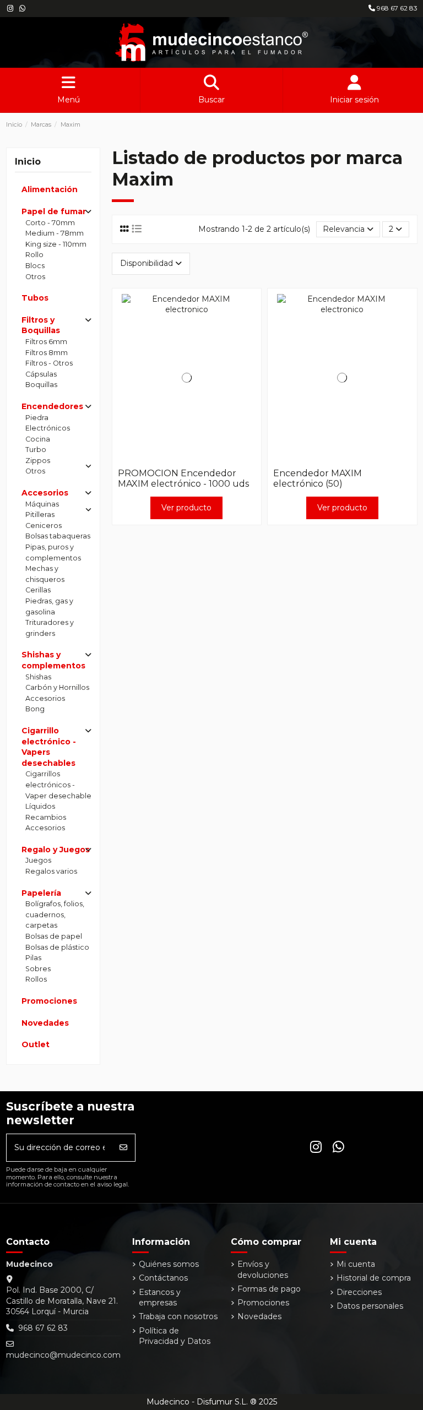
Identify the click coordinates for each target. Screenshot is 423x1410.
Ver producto (186, 508)
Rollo (34, 255)
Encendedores (52, 406)
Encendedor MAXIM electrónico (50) (317, 478)
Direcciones (359, 1292)
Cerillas (38, 590)
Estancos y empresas (160, 1297)
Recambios (45, 817)
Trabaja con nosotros (178, 1316)
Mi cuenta (356, 1264)
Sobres (38, 969)
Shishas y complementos (53, 660)
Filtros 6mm (46, 341)
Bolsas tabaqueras (57, 536)
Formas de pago (269, 1289)
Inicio (28, 161)
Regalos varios (51, 871)
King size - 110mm (55, 244)
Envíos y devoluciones (262, 1269)
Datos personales (370, 1306)
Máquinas (42, 504)
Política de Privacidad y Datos (174, 1336)
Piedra (36, 417)
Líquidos (40, 806)
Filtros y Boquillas (40, 325)
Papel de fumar (53, 211)
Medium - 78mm (54, 233)
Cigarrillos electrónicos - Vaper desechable (58, 784)
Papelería (41, 893)
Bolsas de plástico (57, 947)
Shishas (38, 677)
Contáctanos (163, 1278)
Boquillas (41, 384)
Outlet (35, 1044)
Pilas (33, 958)
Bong (35, 709)
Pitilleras (40, 514)
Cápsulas (41, 374)
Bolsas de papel (53, 936)
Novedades (45, 1023)
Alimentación (49, 189)
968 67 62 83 (396, 8)
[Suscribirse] (123, 1147)
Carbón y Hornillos (57, 687)
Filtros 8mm (46, 353)
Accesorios (44, 493)
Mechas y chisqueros (44, 574)
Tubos (34, 298)
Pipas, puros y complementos (53, 552)
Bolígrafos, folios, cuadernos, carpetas (54, 914)
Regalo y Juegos (55, 849)
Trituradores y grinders (49, 628)
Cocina (37, 439)
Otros (35, 277)
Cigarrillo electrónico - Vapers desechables (48, 747)
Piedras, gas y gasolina (49, 606)
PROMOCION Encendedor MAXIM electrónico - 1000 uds (183, 478)
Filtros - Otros (49, 363)
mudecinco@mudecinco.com (63, 1355)
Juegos (38, 860)
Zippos (37, 460)
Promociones (49, 1001)
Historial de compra (374, 1278)
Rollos (36, 979)
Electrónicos (47, 428)
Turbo (35, 449)
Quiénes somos (169, 1264)
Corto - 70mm (50, 223)
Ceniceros (43, 525)
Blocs (35, 266)
